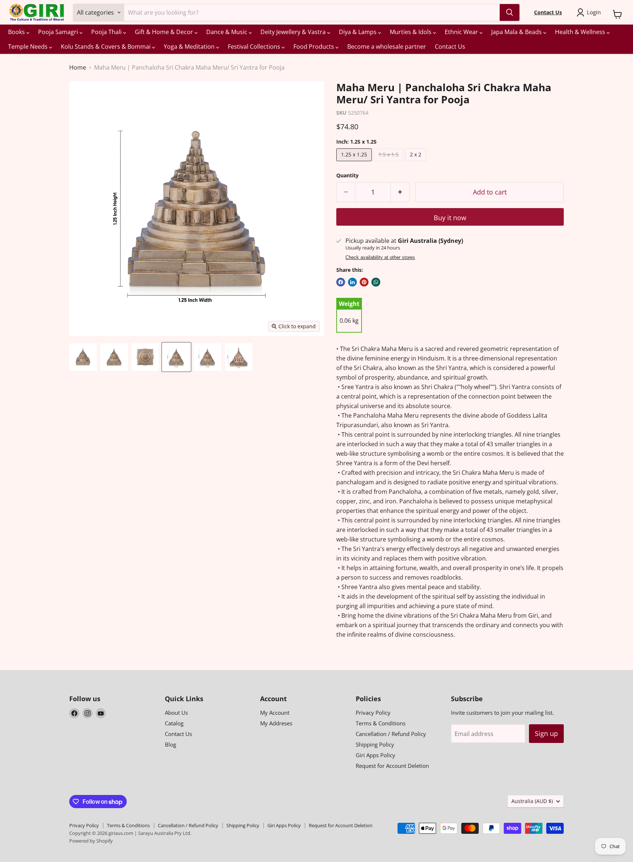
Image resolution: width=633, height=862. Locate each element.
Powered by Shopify (91, 840)
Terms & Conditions (381, 723)
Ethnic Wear (462, 32)
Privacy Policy (373, 712)
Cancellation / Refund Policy (391, 733)
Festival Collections (255, 46)
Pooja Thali (107, 32)
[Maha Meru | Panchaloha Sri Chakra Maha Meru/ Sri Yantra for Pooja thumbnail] (83, 357)
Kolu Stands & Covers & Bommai (106, 46)
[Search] (509, 12)
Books (17, 32)
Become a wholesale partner (386, 46)
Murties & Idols (411, 32)
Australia (532, 801)
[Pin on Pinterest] (364, 282)
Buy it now (450, 217)
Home (77, 67)
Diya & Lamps (358, 32)
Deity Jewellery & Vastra (293, 32)
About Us (176, 712)
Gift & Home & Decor (165, 32)
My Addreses (276, 723)
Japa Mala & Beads (517, 32)
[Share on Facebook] (340, 282)
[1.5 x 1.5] (389, 163)
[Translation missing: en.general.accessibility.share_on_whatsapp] (375, 282)
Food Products (314, 46)
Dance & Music (227, 32)
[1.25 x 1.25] (355, 163)
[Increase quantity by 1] (400, 192)
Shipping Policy (375, 744)
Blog (170, 744)
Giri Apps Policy (375, 755)
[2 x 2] (416, 163)
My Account (274, 712)
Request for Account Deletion (392, 765)
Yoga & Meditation (190, 46)
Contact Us (450, 46)
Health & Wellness (581, 32)
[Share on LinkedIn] (352, 282)
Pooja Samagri (58, 32)
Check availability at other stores (380, 257)
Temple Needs (28, 46)
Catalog (174, 723)
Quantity (347, 175)
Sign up (546, 733)
